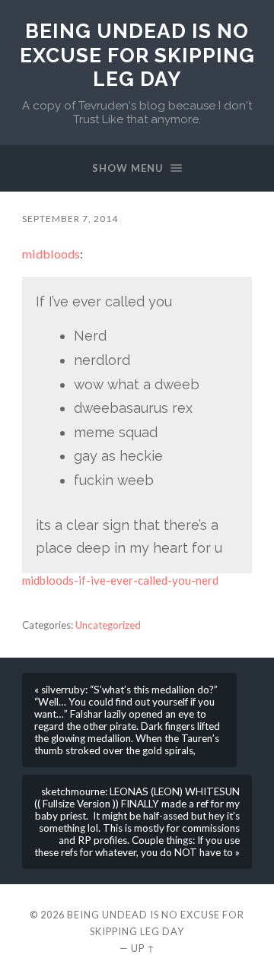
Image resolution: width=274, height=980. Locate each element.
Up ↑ (143, 948)
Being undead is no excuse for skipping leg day (137, 54)
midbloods (51, 253)
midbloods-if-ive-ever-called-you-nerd (120, 580)
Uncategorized (108, 625)
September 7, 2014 (70, 218)
